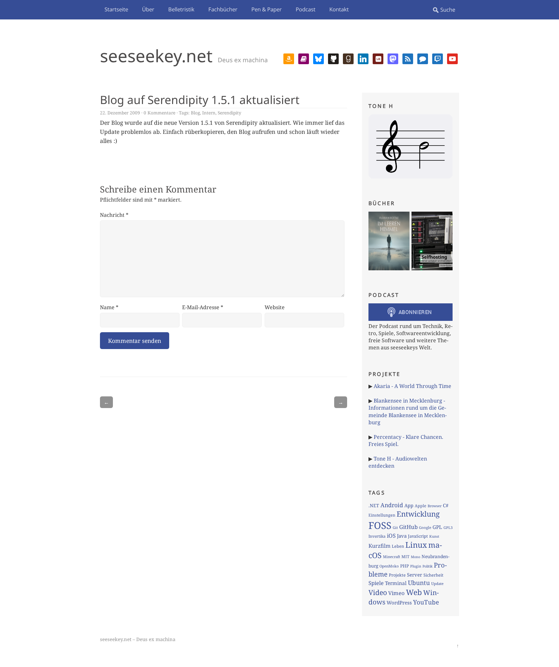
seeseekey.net (156, 55)
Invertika (377, 536)
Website (275, 307)
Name (109, 307)
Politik (427, 566)
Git (395, 527)
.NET (373, 505)
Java (402, 535)
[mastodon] (393, 58)
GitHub (408, 527)
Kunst (434, 536)
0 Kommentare (159, 113)
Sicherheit (433, 575)
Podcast (305, 9)
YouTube (426, 602)
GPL (437, 527)
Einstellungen (381, 515)
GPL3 (448, 527)
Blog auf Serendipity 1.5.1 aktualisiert (200, 99)
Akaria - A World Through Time (412, 386)
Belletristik (181, 9)
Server (414, 574)
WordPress (399, 602)
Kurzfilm (379, 545)
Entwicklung (418, 514)
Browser (435, 505)
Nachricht (114, 214)
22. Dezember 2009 (120, 113)
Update (437, 583)
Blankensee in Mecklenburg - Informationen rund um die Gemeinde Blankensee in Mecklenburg (407, 411)
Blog (195, 113)
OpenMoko (389, 566)
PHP (404, 566)
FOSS (379, 525)
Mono (415, 557)
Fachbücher (222, 9)
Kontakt (339, 9)
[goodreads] (348, 58)
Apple (420, 506)
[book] (303, 58)
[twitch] (437, 58)
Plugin (415, 566)
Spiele (376, 583)
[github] (333, 58)
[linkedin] (363, 58)
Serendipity (229, 113)
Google (425, 527)
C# (445, 505)
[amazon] (288, 58)
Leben (398, 546)
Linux (416, 544)
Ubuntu (419, 583)
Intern (208, 113)
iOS (391, 535)
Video (377, 592)
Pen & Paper (266, 9)
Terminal (396, 583)
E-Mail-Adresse (202, 307)
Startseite (116, 9)
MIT (405, 556)
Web (414, 592)
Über (148, 9)
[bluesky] (318, 58)
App (408, 505)
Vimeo (396, 593)
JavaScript (418, 536)
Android (391, 505)
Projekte (397, 575)
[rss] (407, 58)
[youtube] (452, 58)
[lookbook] (378, 58)
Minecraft (391, 556)
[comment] (422, 58)
